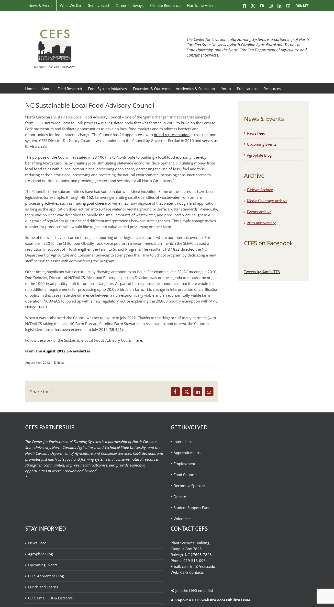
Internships (183, 441)
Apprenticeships (187, 452)
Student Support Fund (192, 507)
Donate (180, 496)
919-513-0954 (195, 560)
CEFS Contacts (192, 572)
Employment (184, 463)
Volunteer (182, 518)
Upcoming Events (261, 144)
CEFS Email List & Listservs (50, 597)
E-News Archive (260, 189)
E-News (59, 363)
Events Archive (259, 211)
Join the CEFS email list (193, 590)
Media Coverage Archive (267, 200)
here (138, 340)
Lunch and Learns (43, 586)
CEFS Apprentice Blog (46, 575)
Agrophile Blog (259, 155)
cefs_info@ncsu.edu (198, 566)
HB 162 (86, 197)
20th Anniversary (261, 222)
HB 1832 (172, 249)
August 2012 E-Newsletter (66, 351)
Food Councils (185, 474)
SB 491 (116, 329)
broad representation (171, 134)
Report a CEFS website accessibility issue (212, 599)
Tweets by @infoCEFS (262, 271)
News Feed (256, 133)
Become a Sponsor (189, 485)
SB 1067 (99, 157)
